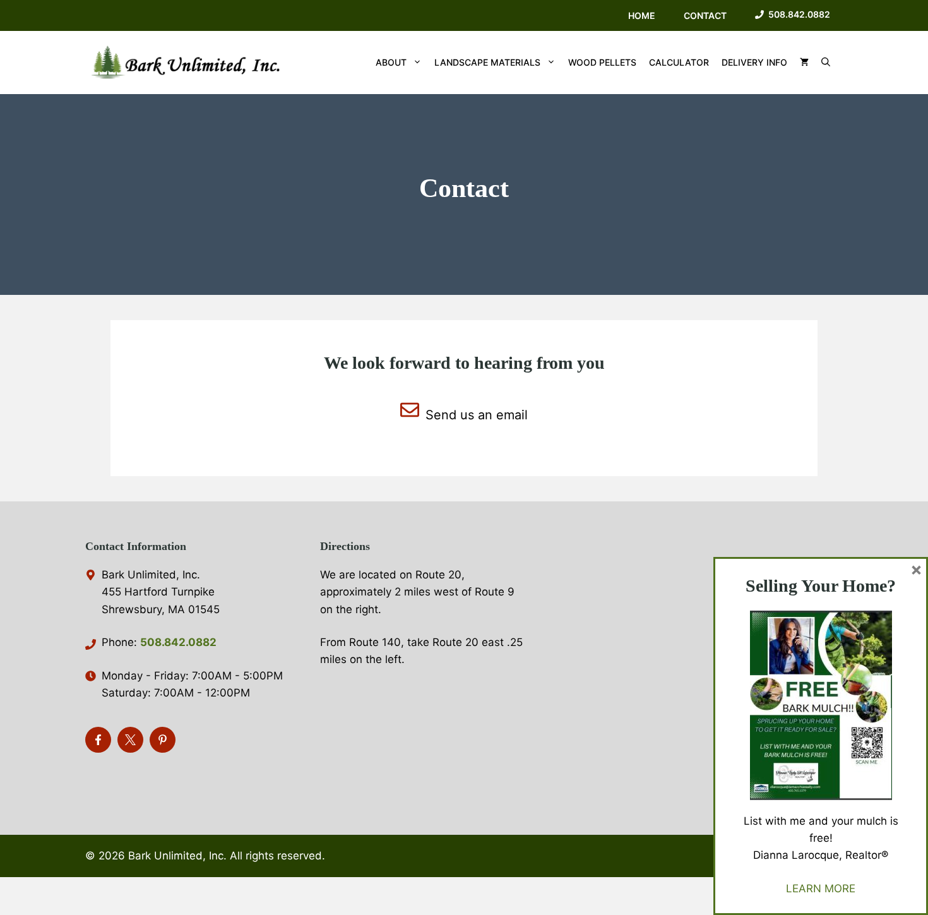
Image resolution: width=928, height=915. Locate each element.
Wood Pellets (602, 62)
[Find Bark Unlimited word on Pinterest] (162, 740)
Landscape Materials (487, 62)
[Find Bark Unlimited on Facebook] (98, 740)
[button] (825, 62)
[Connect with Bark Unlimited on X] (130, 740)
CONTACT (705, 15)
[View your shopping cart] (804, 62)
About (391, 62)
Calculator (679, 62)
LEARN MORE (820, 888)
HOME (641, 15)
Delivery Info (754, 62)
